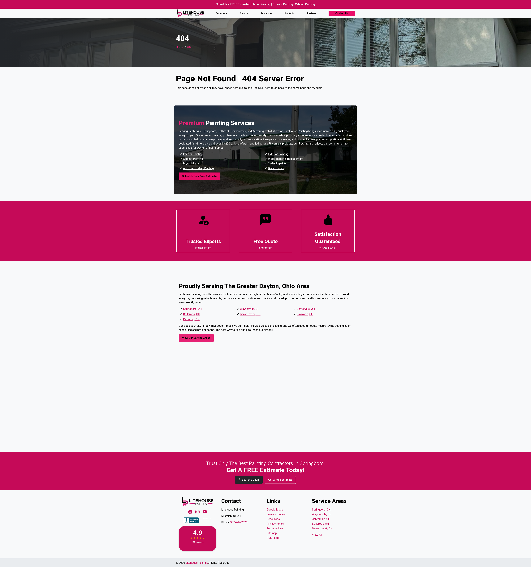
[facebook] (190, 512)
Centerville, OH (306, 308)
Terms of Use (275, 528)
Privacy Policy (275, 523)
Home (179, 47)
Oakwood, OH (305, 314)
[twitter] (205, 512)
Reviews (311, 13)
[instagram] (198, 512)
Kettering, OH (191, 319)
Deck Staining (276, 168)
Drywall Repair (192, 163)
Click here (264, 88)
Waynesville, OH (249, 308)
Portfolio (289, 13)
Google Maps (275, 509)
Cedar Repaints (277, 163)
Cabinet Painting (193, 158)
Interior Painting (193, 154)
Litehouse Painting (197, 562)
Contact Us (341, 13)
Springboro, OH (192, 308)
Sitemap (272, 533)
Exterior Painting (278, 154)
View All (317, 534)
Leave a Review (276, 514)
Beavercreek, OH (250, 314)
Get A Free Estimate (280, 479)
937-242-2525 (250, 479)
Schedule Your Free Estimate (199, 176)
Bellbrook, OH (191, 314)
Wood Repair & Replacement (285, 158)
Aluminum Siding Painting (198, 168)
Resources (266, 13)
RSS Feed (273, 537)
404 (189, 47)
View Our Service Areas (196, 337)
